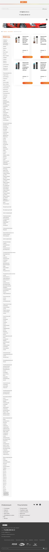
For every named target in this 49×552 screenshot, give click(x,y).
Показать (6, 492)
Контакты (6, 511)
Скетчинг (36, 539)
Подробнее (27, 57)
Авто (26, 539)
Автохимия (10, 31)
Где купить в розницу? (25, 515)
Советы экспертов (24, 511)
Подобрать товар (24, 510)
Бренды (6, 518)
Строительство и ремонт (9, 539)
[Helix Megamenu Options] (46, 19)
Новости (6, 510)
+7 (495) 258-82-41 (9, 530)
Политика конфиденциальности (8, 534)
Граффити (31, 539)
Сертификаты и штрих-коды (8, 516)
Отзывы (21, 517)
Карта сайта (6, 513)
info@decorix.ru (7, 532)
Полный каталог (23, 508)
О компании (6, 508)
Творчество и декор (20, 539)
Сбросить (6, 494)
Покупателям (42, 539)
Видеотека (22, 513)
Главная (5, 31)
